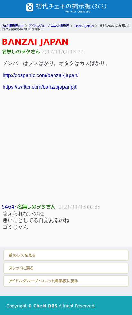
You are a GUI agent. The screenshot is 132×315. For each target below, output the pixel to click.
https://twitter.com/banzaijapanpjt (39, 87)
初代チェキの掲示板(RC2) (66, 8)
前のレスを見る (22, 255)
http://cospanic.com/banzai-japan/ (40, 75)
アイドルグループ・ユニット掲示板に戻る (43, 281)
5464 (8, 207)
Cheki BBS (45, 305)
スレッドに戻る (21, 268)
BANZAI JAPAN (35, 42)
